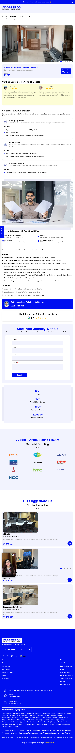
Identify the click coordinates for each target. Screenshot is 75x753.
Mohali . (61, 717)
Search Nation (49, 743)
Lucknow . (55, 717)
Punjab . (50, 722)
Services (5, 660)
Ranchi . (47, 719)
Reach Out (66, 71)
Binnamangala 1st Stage (13, 607)
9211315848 (18, 305)
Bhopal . (53, 713)
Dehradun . (33, 715)
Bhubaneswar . (61, 713)
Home (3, 19)
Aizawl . (23, 713)
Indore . (22, 717)
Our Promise (6, 669)
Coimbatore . (25, 715)
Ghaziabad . (45, 724)
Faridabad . (40, 715)
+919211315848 (14, 697)
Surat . (10, 722)
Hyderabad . (15, 717)
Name (15, 339)
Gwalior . (60, 715)
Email (15, 347)
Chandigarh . (5, 715)
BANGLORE (11, 19)
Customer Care (65, 672)
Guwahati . (54, 715)
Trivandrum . (27, 724)
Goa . (45, 722)
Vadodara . (5, 724)
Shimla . (52, 719)
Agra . (55, 722)
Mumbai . (9, 713)
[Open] (29, 649)
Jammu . (4, 726)
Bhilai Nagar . (46, 713)
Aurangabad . (31, 713)
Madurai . (52, 724)
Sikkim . (34, 724)
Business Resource (66, 666)
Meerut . (10, 726)
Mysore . (66, 717)
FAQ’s (62, 669)
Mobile (15, 355)
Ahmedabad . (16, 713)
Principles (5, 678)
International (6, 666)
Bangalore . (38, 713)
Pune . (37, 719)
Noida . (19, 719)
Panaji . (24, 719)
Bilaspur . (68, 713)
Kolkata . (48, 717)
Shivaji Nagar (8, 534)
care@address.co (15, 703)
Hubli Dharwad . (6, 717)
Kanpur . (38, 717)
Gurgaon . (47, 715)
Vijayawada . (22, 722)
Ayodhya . (59, 724)
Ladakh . (16, 726)
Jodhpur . (32, 717)
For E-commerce (7, 663)
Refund (62, 681)
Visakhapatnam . (32, 722)
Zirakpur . (40, 722)
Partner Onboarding (66, 675)
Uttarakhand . (62, 722)
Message (15, 362)
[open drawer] (69, 8)
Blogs (62, 660)
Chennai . (13, 715)
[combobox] (15, 649)
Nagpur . (4, 719)
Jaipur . (27, 717)
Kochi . (44, 717)
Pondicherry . (30, 719)
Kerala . (39, 724)
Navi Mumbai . (12, 719)
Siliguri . (58, 719)
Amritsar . (19, 724)
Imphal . (68, 722)
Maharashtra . (66, 724)
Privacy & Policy (65, 684)
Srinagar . (5, 722)
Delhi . (4, 713)
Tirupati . (15, 722)
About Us (63, 663)
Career (4, 675)
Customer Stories (7, 672)
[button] (37, 130)
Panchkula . (12, 724)
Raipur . (42, 719)
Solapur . (63, 719)
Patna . (19, 715)
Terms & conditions (66, 678)
